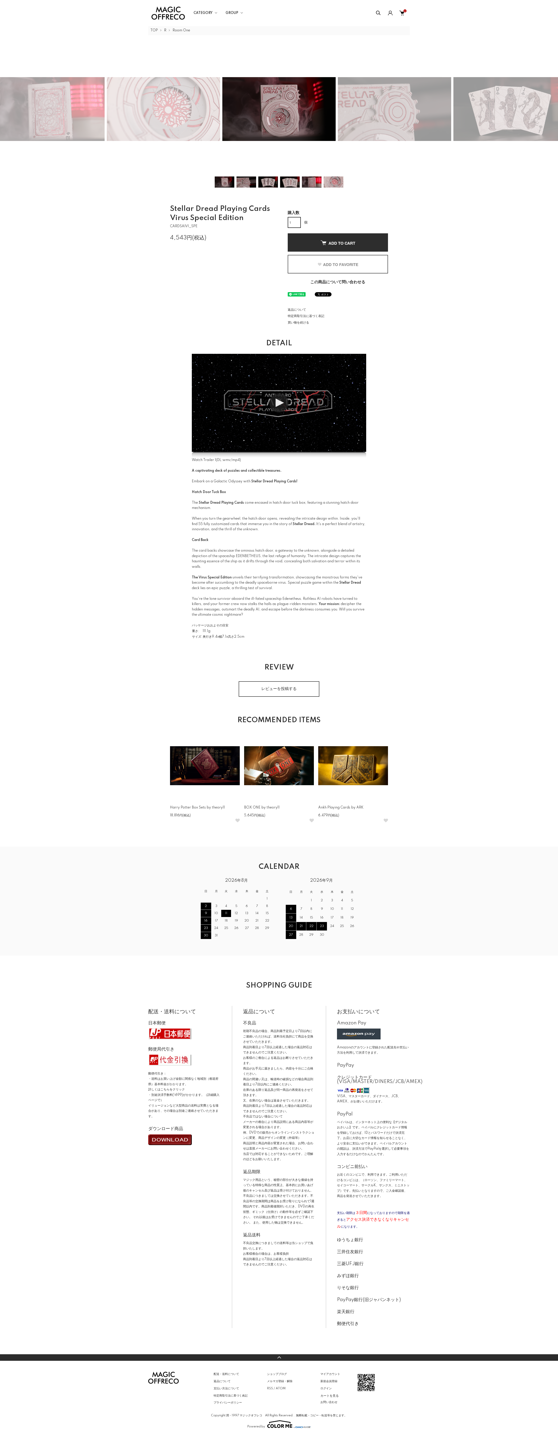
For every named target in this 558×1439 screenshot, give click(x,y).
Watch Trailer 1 (204, 460)
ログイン (326, 1388)
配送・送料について (226, 1374)
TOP (154, 30)
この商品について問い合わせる (337, 282)
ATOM (281, 1388)
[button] (279, 402)
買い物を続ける (298, 322)
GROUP (232, 13)
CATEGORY (203, 13)
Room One (181, 30)
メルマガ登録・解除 (280, 1381)
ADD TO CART (341, 243)
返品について (297, 310)
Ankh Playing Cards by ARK (341, 807)
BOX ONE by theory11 (262, 807)
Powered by (256, 1426)
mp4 (236, 460)
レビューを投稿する (279, 689)
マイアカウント (330, 1374)
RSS (270, 1388)
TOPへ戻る (279, 1357)
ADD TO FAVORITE (340, 264)
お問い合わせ (328, 1402)
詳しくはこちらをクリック (166, 1089)
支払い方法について (226, 1388)
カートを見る (329, 1395)
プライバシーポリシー (228, 1402)
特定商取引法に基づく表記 (306, 316)
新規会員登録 (328, 1381)
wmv (227, 460)
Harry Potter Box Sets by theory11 (197, 807)
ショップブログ (277, 1374)
